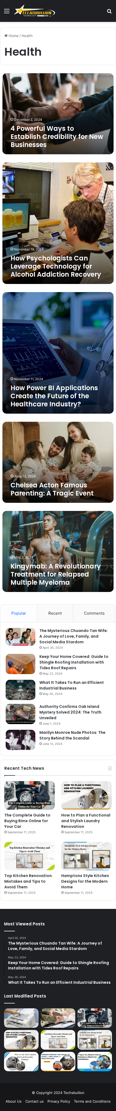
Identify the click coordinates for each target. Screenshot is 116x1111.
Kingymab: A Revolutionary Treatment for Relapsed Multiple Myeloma (56, 574)
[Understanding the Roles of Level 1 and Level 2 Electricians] (58, 1061)
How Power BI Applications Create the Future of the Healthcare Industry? (54, 396)
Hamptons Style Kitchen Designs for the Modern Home (85, 881)
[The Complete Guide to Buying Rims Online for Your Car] (29, 795)
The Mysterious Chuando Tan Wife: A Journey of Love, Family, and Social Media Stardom (73, 636)
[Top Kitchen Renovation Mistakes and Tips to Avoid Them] (29, 856)
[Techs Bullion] (35, 11)
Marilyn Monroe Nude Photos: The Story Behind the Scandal (72, 735)
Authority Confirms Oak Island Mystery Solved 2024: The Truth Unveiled (70, 712)
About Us (14, 1101)
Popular (18, 613)
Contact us (34, 1101)
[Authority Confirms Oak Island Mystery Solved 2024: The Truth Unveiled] (20, 714)
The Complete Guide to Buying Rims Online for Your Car (27, 820)
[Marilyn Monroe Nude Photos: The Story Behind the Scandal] (20, 740)
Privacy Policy (58, 1101)
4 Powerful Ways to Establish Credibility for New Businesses (57, 136)
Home (13, 36)
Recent (55, 613)
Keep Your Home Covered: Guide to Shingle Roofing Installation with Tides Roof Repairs (73, 662)
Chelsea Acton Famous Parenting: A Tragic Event (52, 489)
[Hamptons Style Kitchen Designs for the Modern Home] (86, 856)
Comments (94, 613)
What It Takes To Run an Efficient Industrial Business (71, 685)
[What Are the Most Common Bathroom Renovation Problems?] (21, 1061)
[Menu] (6, 13)
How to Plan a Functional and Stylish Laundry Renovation (85, 820)
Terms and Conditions (92, 1101)
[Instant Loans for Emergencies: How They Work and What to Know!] (58, 1018)
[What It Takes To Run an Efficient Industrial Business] (20, 690)
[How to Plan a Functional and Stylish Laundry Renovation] (86, 795)
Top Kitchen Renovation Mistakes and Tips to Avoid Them (28, 881)
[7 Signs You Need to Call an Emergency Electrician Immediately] (94, 1061)
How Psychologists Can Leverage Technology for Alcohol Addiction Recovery (56, 266)
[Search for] (109, 13)
